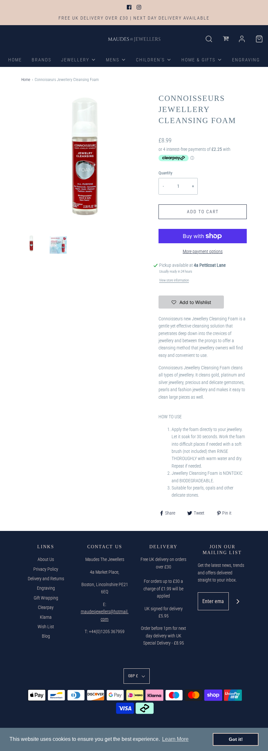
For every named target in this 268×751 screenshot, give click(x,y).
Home (25, 79)
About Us (46, 559)
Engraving (46, 588)
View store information (174, 280)
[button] (31, 243)
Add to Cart (203, 211)
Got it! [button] (236, 739)
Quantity (165, 172)
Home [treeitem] (15, 59)
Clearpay (46, 607)
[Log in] (226, 38)
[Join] (238, 601)
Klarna (46, 617)
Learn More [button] (175, 739)
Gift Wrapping (46, 597)
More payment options (203, 251)
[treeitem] (78, 60)
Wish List (46, 626)
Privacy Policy (45, 569)
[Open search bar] (209, 39)
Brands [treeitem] (41, 59)
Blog (46, 636)
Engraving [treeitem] (246, 59)
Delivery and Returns (46, 578)
